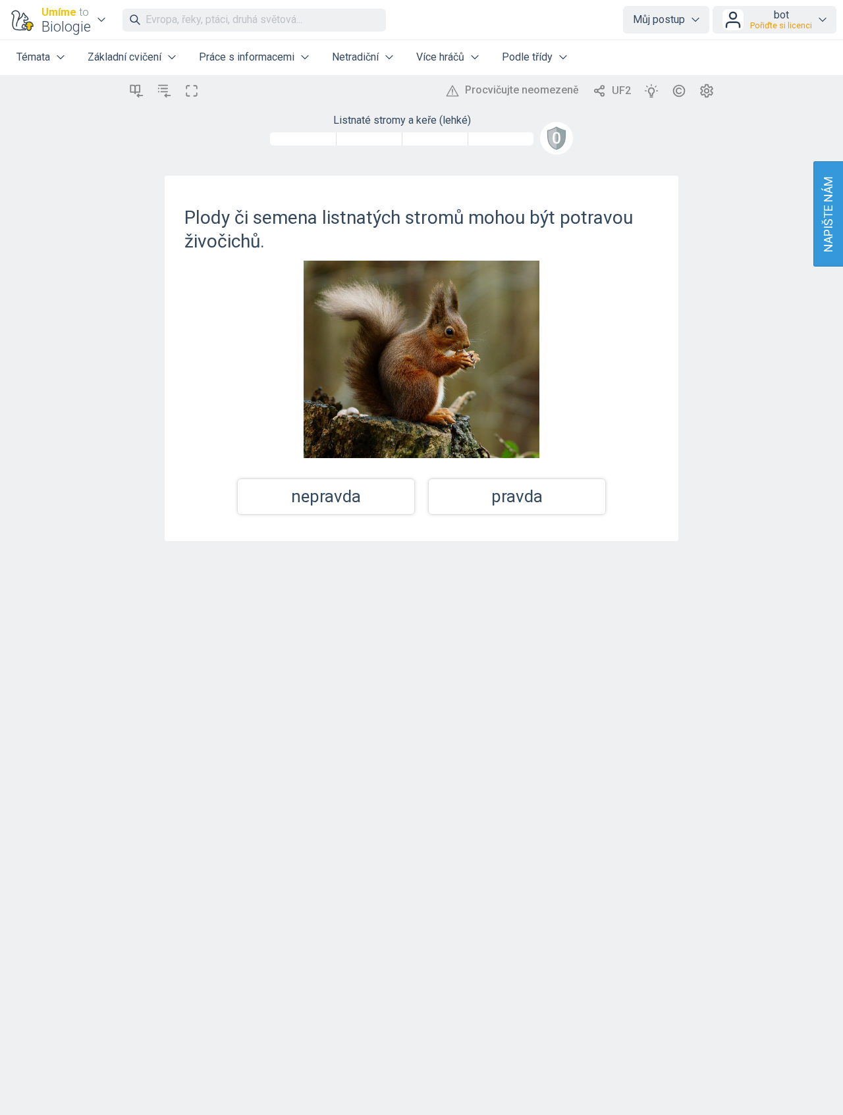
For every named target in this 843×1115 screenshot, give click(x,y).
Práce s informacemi (246, 57)
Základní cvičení (124, 57)
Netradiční (355, 57)
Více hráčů (440, 57)
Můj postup (659, 19)
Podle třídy (527, 57)
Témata (33, 57)
